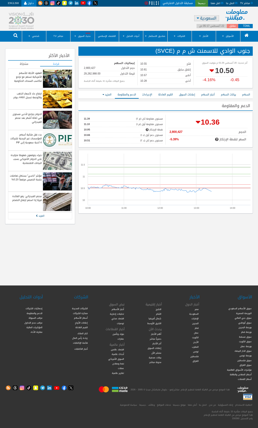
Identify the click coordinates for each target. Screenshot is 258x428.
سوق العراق (245, 365)
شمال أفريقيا (155, 318)
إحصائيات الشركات (34, 308)
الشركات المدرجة (80, 308)
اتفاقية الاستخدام (243, 405)
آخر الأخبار (156, 343)
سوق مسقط (245, 337)
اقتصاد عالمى (117, 349)
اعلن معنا (216, 3)
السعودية (194, 314)
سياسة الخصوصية (128, 405)
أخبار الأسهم (118, 309)
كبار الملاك (82, 333)
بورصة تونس (245, 356)
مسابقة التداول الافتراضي (178, 3)
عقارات (121, 339)
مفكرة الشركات (80, 313)
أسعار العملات (245, 379)
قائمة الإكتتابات (80, 343)
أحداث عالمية (118, 354)
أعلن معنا (192, 405)
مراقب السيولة (35, 318)
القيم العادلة (81, 327)
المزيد (107, 94)
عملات (121, 368)
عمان (196, 333)
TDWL (246, 26)
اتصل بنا (230, 3)
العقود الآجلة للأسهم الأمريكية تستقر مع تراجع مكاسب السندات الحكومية (28, 77)
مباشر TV (58, 36)
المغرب (195, 347)
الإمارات (195, 318)
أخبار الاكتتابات (81, 349)
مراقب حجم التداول (33, 323)
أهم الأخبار (156, 334)
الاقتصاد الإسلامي (107, 36)
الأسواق (230, 36)
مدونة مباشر (155, 362)
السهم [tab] (246, 94)
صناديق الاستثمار (157, 36)
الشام (158, 314)
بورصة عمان (246, 346)
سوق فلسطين (244, 360)
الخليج (158, 309)
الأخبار (205, 36)
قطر (197, 328)
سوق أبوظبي (245, 323)
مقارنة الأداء (36, 332)
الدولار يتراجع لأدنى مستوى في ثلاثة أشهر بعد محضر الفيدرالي (27, 118)
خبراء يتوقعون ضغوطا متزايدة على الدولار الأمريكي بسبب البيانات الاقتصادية (26, 159)
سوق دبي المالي (243, 318)
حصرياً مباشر (155, 339)
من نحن (212, 405)
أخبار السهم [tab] (208, 94)
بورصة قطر (246, 332)
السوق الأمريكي (116, 359)
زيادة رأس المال (80, 338)
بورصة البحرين (245, 327)
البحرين (195, 323)
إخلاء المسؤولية (225, 405)
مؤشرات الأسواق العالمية (239, 370)
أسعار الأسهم (81, 318)
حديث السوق (84, 36)
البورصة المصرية (244, 313)
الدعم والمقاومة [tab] (127, 94)
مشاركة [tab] (24, 64)
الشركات (181, 36)
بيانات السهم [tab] (228, 94)
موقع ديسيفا (179, 405)
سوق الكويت (245, 341)
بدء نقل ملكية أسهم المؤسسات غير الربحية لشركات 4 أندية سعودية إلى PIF (26, 139)
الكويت (195, 337)
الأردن (196, 342)
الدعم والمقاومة (34, 313)
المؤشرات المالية (34, 327)
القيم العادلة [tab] (165, 94)
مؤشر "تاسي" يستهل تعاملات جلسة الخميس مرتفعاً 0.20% (26, 178)
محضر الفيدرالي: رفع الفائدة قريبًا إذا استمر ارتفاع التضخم (27, 198)
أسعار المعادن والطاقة (241, 374)
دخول (30, 3)
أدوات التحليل (132, 36)
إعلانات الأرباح (81, 323)
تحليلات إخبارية (117, 314)
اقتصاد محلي (117, 318)
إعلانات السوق (154, 348)
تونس (196, 351)
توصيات (120, 323)
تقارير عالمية (118, 373)
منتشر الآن (156, 353)
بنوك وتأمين (118, 334)
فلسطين (194, 356)
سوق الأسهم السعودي (240, 308)
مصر (197, 309)
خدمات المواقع (164, 405)
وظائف (151, 405)
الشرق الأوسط (154, 323)
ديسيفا (142, 405)
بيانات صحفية (155, 358)
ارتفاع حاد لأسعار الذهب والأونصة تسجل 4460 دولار (27, 95)
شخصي (35, 36)
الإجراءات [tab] (147, 94)
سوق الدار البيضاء (243, 351)
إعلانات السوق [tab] (187, 94)
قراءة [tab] (56, 64)
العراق (195, 361)
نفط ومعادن (118, 364)
